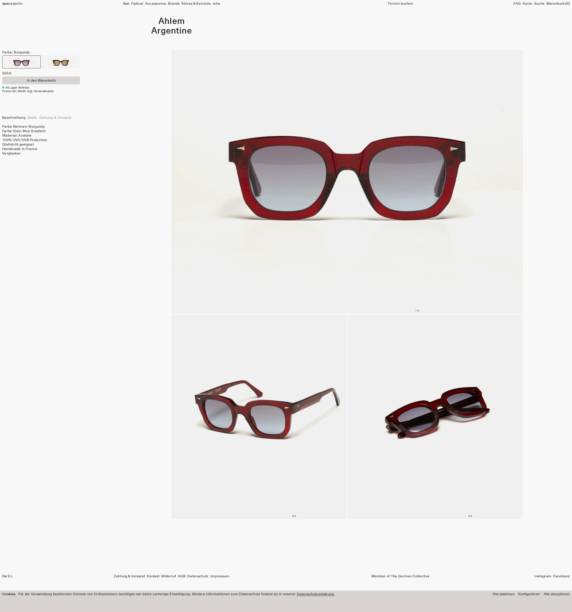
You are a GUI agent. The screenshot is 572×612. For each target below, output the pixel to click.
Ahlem (171, 21)
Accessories (155, 3)
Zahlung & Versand (129, 576)
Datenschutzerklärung (315, 594)
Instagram (542, 576)
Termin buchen (400, 3)
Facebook (561, 576)
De (4, 576)
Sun (126, 3)
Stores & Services (196, 3)
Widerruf (168, 576)
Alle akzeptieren (557, 594)
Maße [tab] (32, 117)
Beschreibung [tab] (13, 117)
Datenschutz (198, 576)
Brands (174, 3)
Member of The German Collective (400, 576)
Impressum (219, 576)
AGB (181, 576)
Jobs (216, 3)
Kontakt (153, 576)
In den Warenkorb (41, 80)
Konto (527, 3)
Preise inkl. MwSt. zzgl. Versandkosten (28, 91)
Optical (137, 3)
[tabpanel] (41, 140)
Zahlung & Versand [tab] (55, 117)
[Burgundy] (21, 61)
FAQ (517, 3)
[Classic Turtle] (61, 61)
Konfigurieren (529, 594)
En (10, 576)
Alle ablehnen (503, 594)
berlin (12, 3)
